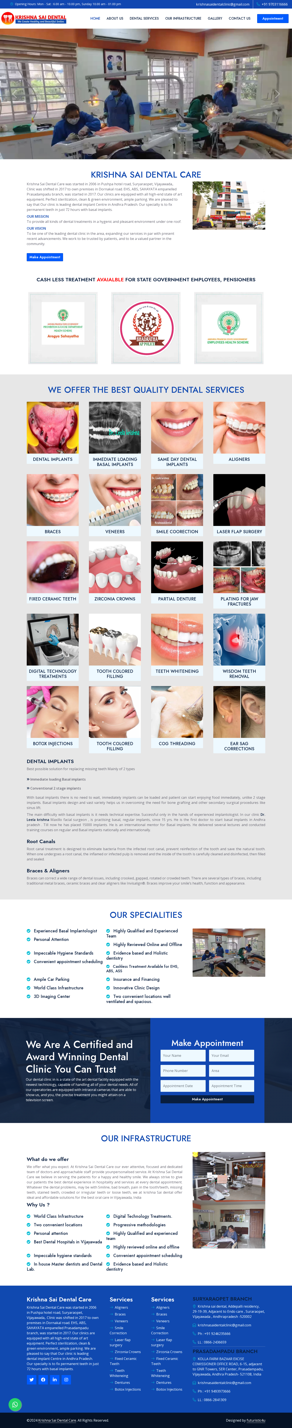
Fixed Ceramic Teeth (123, 1361)
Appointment (273, 18)
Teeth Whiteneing (119, 1373)
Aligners (121, 1307)
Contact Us (240, 18)
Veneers (121, 1321)
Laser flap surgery (120, 1342)
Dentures (122, 1382)
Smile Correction (118, 1330)
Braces (120, 1314)
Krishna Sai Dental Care (57, 1420)
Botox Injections (128, 1389)
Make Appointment (44, 257)
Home (95, 18)
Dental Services (144, 18)
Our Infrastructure (183, 18)
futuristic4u (256, 1420)
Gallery (215, 18)
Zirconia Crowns (128, 1351)
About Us (115, 18)
